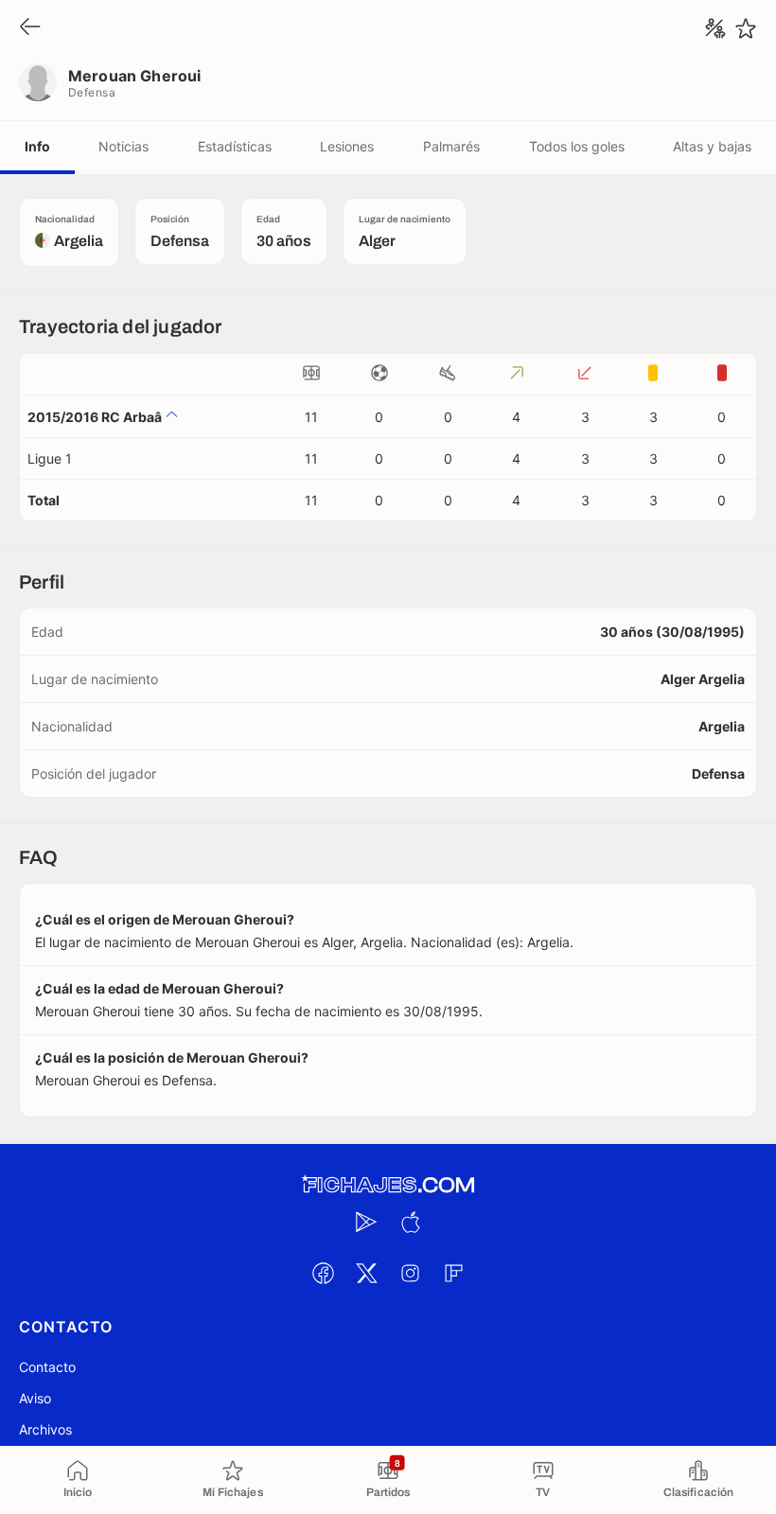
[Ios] (410, 1221)
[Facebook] (323, 1273)
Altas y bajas (712, 146)
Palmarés (451, 146)
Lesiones (347, 146)
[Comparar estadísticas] (715, 28)
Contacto (47, 1367)
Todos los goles (577, 146)
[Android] (366, 1221)
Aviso (35, 1398)
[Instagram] (410, 1273)
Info (37, 146)
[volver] (30, 28)
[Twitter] (366, 1273)
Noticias (123, 146)
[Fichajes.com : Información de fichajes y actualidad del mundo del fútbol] (388, 1185)
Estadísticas (235, 146)
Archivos (45, 1429)
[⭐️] (745, 28)
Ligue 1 (49, 458)
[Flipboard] (453, 1273)
